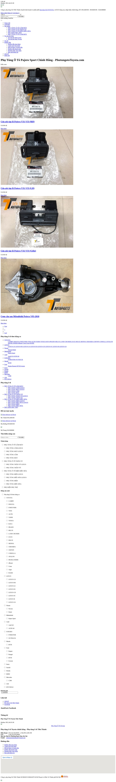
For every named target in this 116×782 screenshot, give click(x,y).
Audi (5, 354)
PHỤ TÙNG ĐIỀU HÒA (15, 406)
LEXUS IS (55, 346)
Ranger (14, 366)
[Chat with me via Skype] (8, 414)
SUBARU (7, 358)
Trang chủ (7, 23)
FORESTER (11, 359)
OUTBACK (19, 359)
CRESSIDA (89, 341)
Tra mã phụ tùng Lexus (14, 37)
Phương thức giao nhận (14, 50)
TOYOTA (7, 340)
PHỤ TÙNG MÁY (13, 392)
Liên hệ (6, 54)
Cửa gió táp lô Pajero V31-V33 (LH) (17, 188)
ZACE (73, 341)
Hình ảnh (7, 55)
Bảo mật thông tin (13, 52)
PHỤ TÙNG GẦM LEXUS (16, 388)
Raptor (10, 366)
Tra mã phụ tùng (9, 36)
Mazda (6, 361)
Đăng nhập (4, 13)
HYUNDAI (7, 379)
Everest (22, 366)
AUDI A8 (16, 356)
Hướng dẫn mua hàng (14, 44)
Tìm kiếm (21, 16)
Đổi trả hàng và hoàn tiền (15, 47)
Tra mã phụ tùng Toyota (15, 39)
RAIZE (31, 343)
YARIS (38, 341)
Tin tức (6, 41)
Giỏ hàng (16, 13)
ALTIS (33, 341)
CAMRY (10, 341)
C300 (9, 376)
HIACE (77, 341)
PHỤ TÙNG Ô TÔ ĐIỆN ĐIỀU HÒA (19, 31)
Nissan (6, 348)
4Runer (20, 343)
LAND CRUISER (65, 341)
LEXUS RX (19, 346)
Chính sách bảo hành (14, 46)
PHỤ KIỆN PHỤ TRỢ (15, 32)
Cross (24, 343)
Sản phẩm (7, 26)
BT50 (9, 363)
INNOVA (16, 341)
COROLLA (103, 341)
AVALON (110, 341)
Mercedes (7, 374)
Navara (10, 350)
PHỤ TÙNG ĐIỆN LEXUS (16, 401)
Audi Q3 (10, 356)
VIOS (29, 341)
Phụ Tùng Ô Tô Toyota (58, 726)
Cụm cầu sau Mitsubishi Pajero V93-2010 (20, 316)
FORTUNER (23, 341)
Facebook (7, 704)
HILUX (57, 341)
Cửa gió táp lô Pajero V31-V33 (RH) (18, 121)
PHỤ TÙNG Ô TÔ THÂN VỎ (17, 29)
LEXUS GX (41, 346)
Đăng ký (9, 13)
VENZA (42, 341)
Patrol (14, 350)
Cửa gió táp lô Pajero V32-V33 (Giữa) (18, 251)
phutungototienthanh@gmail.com (15, 738)
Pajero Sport (11, 353)
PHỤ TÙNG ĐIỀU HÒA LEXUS (18, 402)
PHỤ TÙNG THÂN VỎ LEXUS (18, 396)
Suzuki (6, 369)
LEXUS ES (33, 346)
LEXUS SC (48, 346)
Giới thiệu (7, 24)
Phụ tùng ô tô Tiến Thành (11, 703)
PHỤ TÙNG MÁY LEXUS (16, 389)
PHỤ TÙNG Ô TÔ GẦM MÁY (17, 28)
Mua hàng (4, 128)
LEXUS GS (63, 346)
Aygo (27, 343)
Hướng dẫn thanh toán (14, 49)
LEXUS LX (11, 346)
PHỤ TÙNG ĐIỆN (13, 404)
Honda (6, 371)
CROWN (96, 341)
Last (5, 333)
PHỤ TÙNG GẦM (13, 391)
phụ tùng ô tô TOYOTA (47, 10)
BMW (6, 372)
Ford (5, 364)
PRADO (52, 341)
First (5, 326)
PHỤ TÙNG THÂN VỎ (15, 397)
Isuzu (5, 368)
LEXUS (6, 345)
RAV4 (47, 341)
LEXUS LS (26, 346)
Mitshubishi (7, 351)
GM (5, 377)
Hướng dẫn (7, 42)
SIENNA (83, 341)
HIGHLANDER (13, 343)
